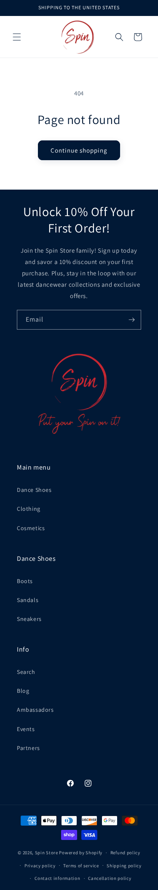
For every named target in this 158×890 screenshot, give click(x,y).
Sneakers (29, 619)
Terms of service (81, 866)
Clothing (28, 508)
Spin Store (46, 853)
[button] (17, 37)
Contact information (57, 878)
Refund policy (125, 853)
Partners (28, 748)
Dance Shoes (34, 490)
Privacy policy (40, 866)
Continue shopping (79, 150)
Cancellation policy (109, 878)
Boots (25, 581)
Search (26, 672)
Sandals (27, 600)
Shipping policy (124, 866)
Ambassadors (35, 709)
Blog (23, 691)
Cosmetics (31, 528)
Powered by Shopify (80, 853)
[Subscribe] (131, 320)
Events (26, 729)
